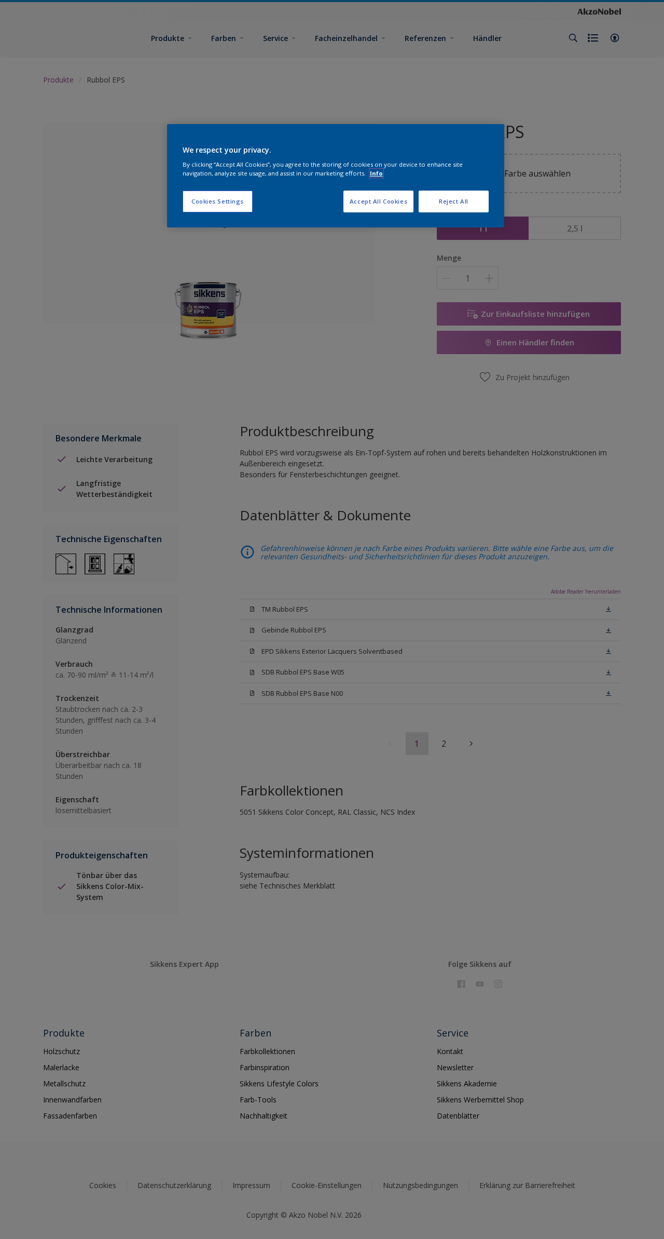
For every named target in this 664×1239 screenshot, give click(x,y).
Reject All (453, 201)
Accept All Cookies (378, 201)
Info (376, 173)
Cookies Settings (217, 201)
